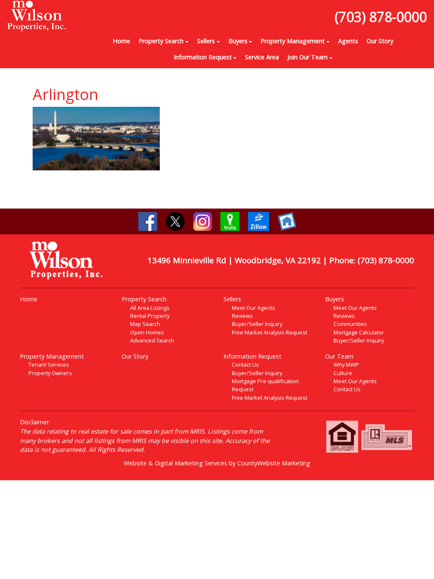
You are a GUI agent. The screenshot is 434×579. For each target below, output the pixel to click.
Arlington (65, 94)
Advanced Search (152, 340)
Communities (350, 324)
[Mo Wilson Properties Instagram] (202, 220)
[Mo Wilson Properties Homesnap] (287, 220)
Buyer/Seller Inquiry (257, 324)
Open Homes (147, 332)
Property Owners (50, 373)
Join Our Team (307, 57)
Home (121, 41)
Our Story (380, 41)
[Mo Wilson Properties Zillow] (258, 220)
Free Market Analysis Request (269, 332)
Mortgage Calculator (359, 332)
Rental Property (150, 316)
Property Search (161, 41)
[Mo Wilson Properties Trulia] (229, 220)
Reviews (242, 316)
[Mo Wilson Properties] (36, 15)
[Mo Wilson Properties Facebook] (147, 220)
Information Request (203, 57)
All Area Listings (150, 308)
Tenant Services (48, 364)
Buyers (238, 41)
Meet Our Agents (253, 308)
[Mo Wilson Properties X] (175, 220)
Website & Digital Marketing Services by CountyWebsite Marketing (217, 463)
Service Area (262, 57)
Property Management (293, 41)
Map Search (145, 324)
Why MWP (346, 364)
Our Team (339, 356)
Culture (343, 373)
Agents (348, 41)
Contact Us (245, 364)
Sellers (206, 41)
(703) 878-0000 (381, 17)
